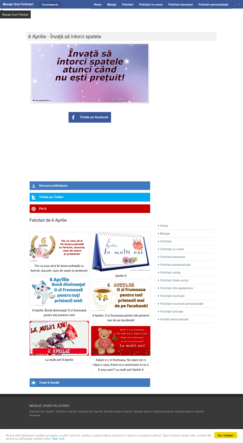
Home (163, 225)
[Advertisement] (121, 18)
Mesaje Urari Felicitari (18, 4)
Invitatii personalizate (174, 319)
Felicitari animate (171, 311)
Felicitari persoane (172, 257)
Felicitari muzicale (172, 296)
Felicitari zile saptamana (176, 288)
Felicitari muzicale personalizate (181, 303)
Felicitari (165, 241)
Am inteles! (226, 435)
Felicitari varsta (170, 272)
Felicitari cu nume (171, 249)
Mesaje (164, 233)
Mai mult (58, 438)
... (235, 4)
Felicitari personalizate (175, 264)
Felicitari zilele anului (174, 280)
